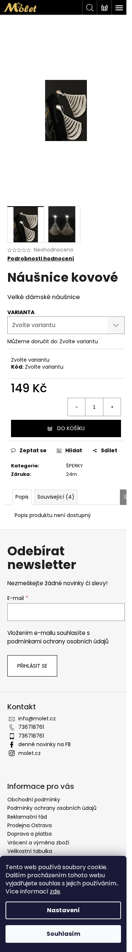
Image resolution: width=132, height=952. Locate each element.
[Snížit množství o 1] (76, 407)
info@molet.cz (37, 718)
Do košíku (71, 428)
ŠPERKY (74, 465)
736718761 (31, 727)
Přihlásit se (32, 666)
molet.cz (29, 753)
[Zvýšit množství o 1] (112, 407)
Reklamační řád (27, 817)
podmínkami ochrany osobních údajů (58, 641)
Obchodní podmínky (33, 799)
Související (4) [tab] (55, 496)
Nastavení (63, 910)
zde (55, 891)
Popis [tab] (22, 496)
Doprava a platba (29, 833)
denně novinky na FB (44, 744)
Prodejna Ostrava (29, 825)
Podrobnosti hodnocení (40, 258)
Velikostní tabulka (29, 851)
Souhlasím (63, 934)
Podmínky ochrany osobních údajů (51, 808)
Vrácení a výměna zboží (38, 842)
